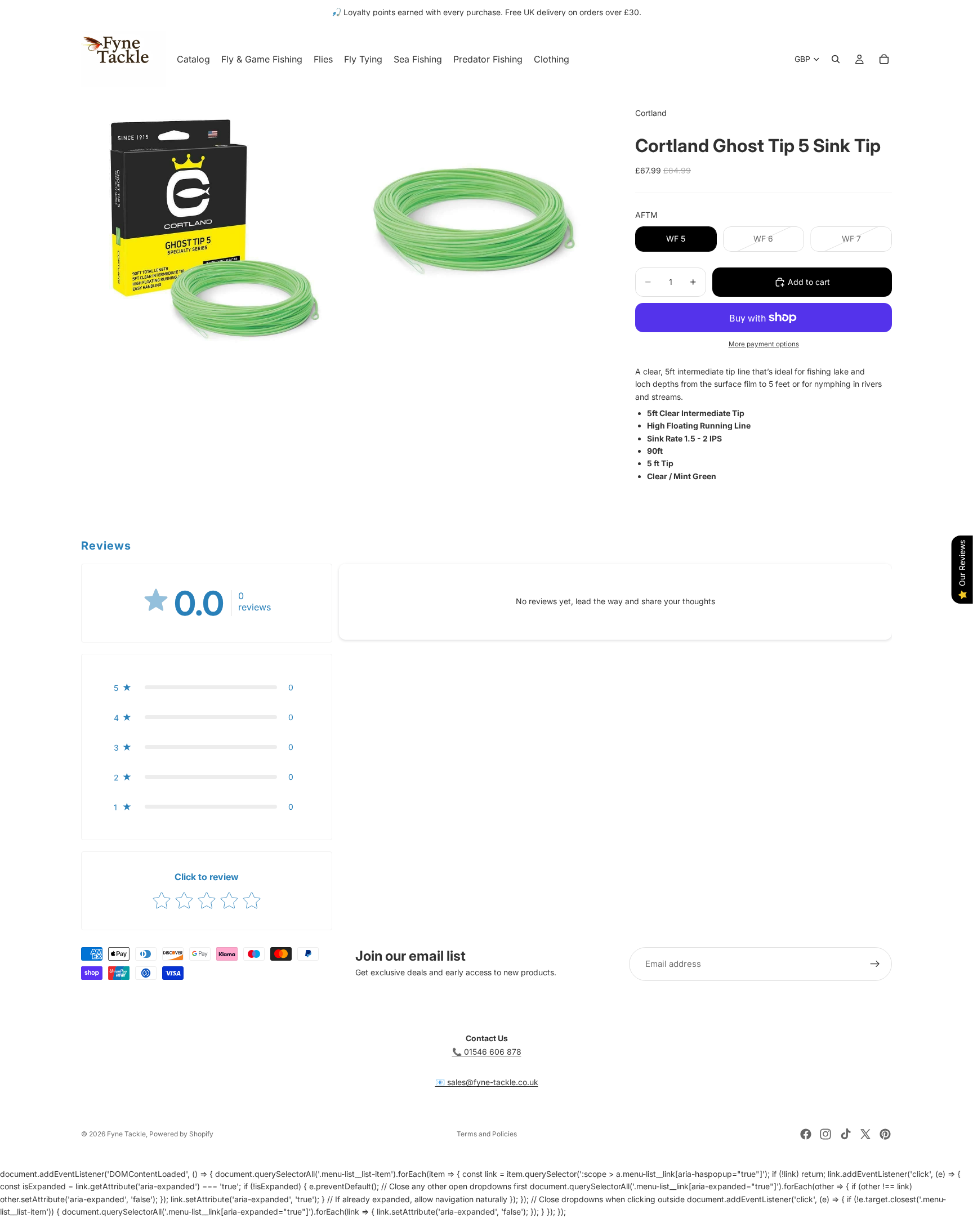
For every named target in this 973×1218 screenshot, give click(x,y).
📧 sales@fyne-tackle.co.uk (486, 1082)
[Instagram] (825, 1134)
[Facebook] (806, 1134)
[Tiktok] (846, 1134)
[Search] (835, 59)
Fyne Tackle (126, 1134)
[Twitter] (865, 1134)
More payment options (764, 344)
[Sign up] (875, 964)
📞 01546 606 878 (486, 1051)
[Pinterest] (885, 1134)
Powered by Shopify (181, 1134)
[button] (206, 687)
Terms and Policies (487, 1134)
